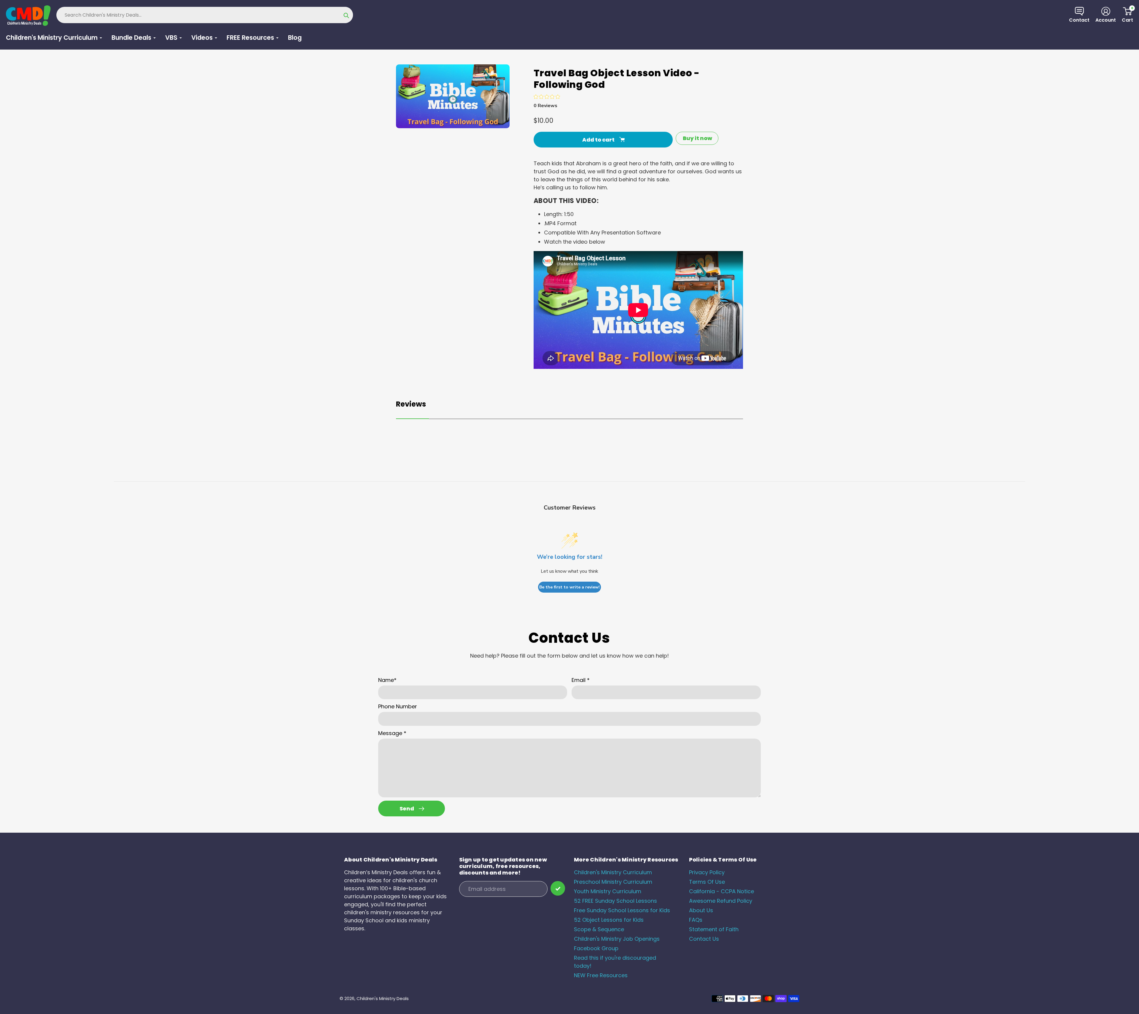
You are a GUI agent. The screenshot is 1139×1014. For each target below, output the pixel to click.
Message (392, 733)
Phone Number (397, 706)
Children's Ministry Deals (383, 998)
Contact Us (704, 938)
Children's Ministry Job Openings (617, 938)
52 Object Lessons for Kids (609, 919)
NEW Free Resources (601, 975)
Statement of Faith (714, 929)
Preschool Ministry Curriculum (613, 882)
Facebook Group (596, 948)
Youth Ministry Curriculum (607, 891)
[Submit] (558, 888)
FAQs (695, 919)
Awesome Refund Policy (720, 900)
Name (387, 680)
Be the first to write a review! (569, 587)
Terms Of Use (707, 882)
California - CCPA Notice (721, 891)
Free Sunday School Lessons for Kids (622, 910)
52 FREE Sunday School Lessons (615, 900)
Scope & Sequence (599, 929)
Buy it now (697, 138)
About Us (701, 910)
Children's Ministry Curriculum (613, 872)
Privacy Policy (707, 872)
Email (581, 680)
